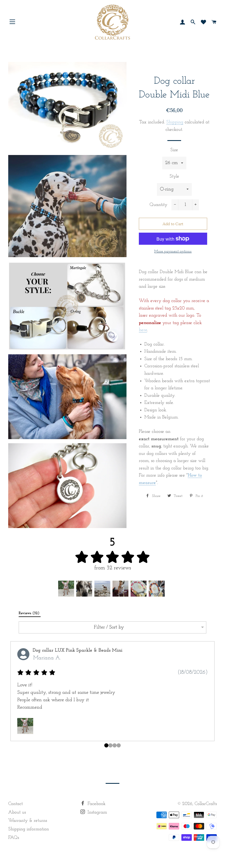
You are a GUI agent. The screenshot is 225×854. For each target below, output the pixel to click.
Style (174, 176)
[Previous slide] (12, 696)
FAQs (13, 837)
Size (174, 150)
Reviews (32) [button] (30, 613)
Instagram (96, 812)
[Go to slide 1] (110, 745)
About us (17, 812)
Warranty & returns (27, 820)
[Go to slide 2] (115, 745)
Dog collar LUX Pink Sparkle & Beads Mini (77, 650)
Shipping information (28, 829)
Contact (15, 803)
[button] (66, 589)
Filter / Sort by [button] (109, 627)
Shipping (174, 122)
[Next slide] (212, 696)
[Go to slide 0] (106, 745)
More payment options (173, 251)
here (143, 330)
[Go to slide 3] (119, 745)
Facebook (96, 803)
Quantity (158, 204)
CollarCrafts (206, 803)
